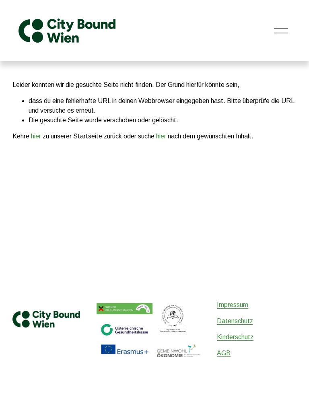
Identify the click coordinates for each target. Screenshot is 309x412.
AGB (224, 353)
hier (36, 136)
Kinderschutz (235, 337)
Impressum (232, 304)
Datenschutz (235, 320)
